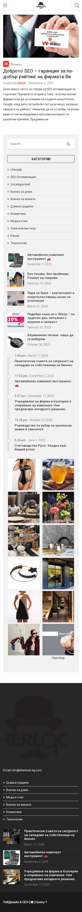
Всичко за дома (21, 191)
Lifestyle (16, 169)
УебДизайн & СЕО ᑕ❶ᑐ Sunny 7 (25, 902)
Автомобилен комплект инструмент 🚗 (45, 256)
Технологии (19, 243)
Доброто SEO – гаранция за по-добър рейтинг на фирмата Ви (38, 73)
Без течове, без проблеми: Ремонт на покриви (48, 276)
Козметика (18, 213)
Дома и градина (22, 206)
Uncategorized (20, 184)
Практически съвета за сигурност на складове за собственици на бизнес (44, 363)
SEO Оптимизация (23, 177)
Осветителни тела (23, 228)
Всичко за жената (23, 199)
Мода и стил (19, 221)
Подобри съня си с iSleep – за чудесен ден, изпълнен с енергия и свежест (50, 318)
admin (21, 83)
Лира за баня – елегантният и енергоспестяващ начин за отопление (50, 297)
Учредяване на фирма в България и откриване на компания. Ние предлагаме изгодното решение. (43, 405)
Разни (15, 235)
